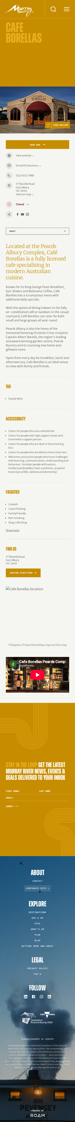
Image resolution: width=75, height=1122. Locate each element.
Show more (12, 530)
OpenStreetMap (35, 645)
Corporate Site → (37, 888)
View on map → (25, 194)
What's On (37, 929)
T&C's (37, 974)
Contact (37, 881)
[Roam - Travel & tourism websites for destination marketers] (38, 1115)
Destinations (37, 912)
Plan (37, 934)
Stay (37, 923)
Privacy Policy (37, 968)
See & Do (37, 918)
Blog (37, 940)
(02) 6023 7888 (25, 175)
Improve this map (56, 645)
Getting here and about (37, 946)
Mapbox (16, 645)
